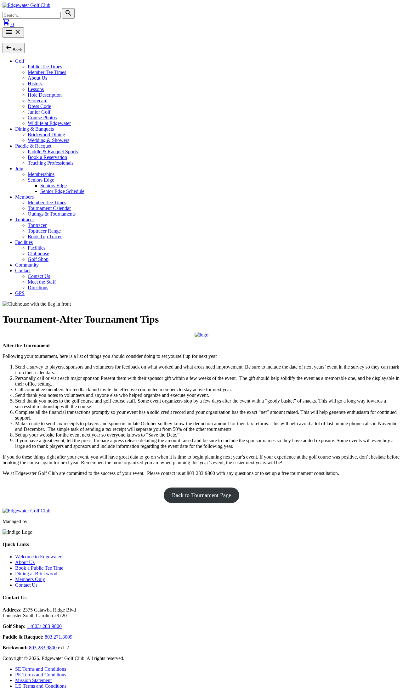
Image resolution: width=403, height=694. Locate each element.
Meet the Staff (42, 282)
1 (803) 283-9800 (44, 626)
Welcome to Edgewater (38, 556)
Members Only (30, 579)
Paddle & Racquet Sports (53, 151)
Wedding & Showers (48, 140)
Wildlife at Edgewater (49, 123)
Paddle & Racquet (33, 146)
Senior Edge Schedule (62, 191)
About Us (37, 78)
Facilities (24, 242)
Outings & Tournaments (52, 214)
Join (19, 168)
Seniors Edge (41, 180)
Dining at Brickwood (36, 573)
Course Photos (42, 117)
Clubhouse (38, 253)
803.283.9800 (43, 647)
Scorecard (38, 100)
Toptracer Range (44, 231)
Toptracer (24, 219)
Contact (23, 270)
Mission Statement (33, 680)
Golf (19, 61)
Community (27, 265)
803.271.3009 (58, 637)
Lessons (36, 89)
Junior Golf (39, 112)
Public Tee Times (45, 66)
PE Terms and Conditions (40, 674)
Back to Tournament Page (201, 495)
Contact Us (39, 276)
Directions (38, 287)
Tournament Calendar (49, 208)
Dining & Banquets (34, 129)
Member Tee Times (47, 72)
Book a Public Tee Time (39, 568)
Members (24, 197)
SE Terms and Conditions (40, 669)
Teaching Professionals (50, 163)
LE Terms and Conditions (40, 686)
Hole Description (45, 95)
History (35, 83)
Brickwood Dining (46, 134)
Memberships (41, 174)
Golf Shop (38, 259)
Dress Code (39, 106)
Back (13, 47)
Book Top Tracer (45, 236)
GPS (20, 293)
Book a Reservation (47, 157)
